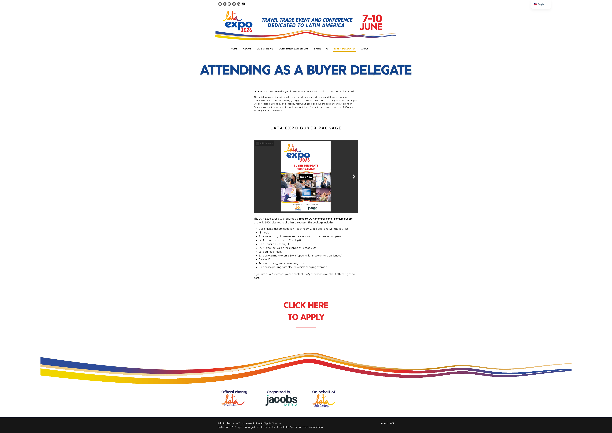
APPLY (364, 48)
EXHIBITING (321, 48)
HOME (234, 48)
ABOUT (247, 48)
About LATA (387, 423)
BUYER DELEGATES (344, 48)
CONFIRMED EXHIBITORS (294, 48)
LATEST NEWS (265, 48)
